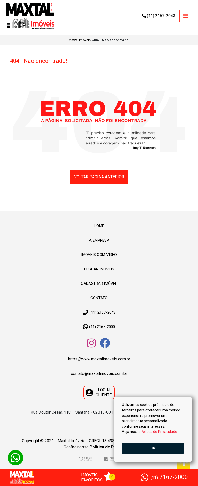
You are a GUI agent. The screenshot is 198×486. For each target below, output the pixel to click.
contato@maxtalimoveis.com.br (99, 373)
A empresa (99, 240)
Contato (99, 298)
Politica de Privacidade (111, 447)
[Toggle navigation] (185, 16)
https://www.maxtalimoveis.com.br (99, 359)
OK (153, 448)
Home (99, 226)
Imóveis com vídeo (99, 254)
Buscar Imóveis (99, 269)
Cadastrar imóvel (99, 283)
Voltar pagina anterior (99, 176)
